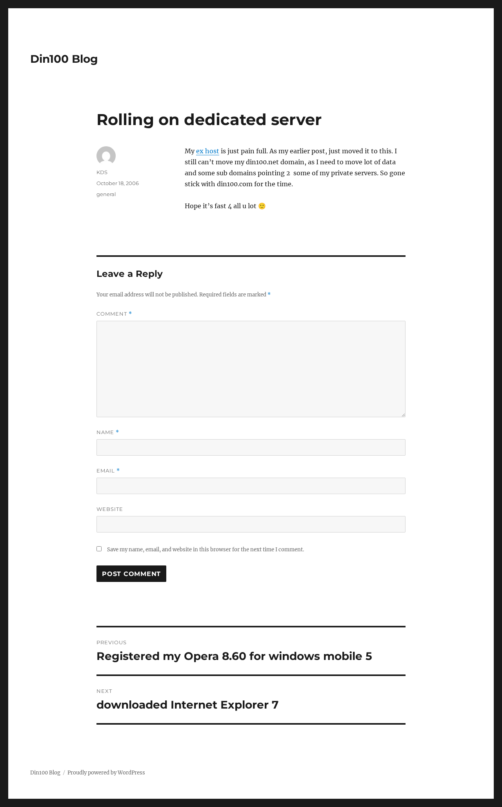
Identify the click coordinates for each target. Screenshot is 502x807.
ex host (207, 151)
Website (109, 509)
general (106, 194)
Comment (114, 314)
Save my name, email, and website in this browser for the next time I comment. (205, 549)
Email (108, 470)
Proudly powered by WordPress (106, 772)
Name (107, 432)
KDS (101, 172)
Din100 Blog (64, 58)
